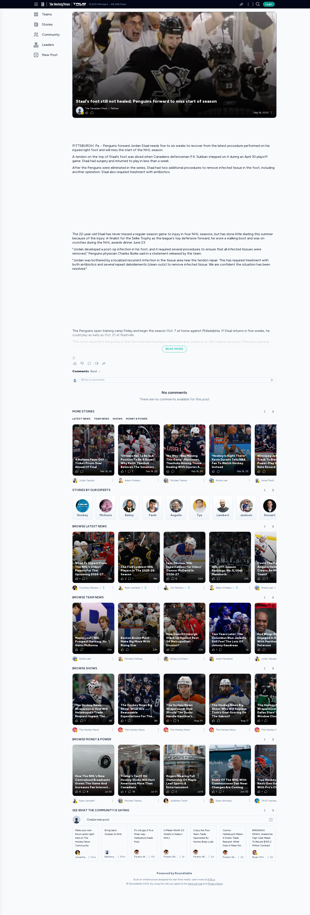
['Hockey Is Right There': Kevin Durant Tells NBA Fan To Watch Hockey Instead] (230, 450)
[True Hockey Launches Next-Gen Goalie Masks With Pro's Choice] (276, 770)
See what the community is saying (100, 810)
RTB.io (211, 879)
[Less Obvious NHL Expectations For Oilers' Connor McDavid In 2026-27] (184, 557)
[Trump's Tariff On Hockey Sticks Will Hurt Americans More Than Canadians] (139, 770)
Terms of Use (195, 883)
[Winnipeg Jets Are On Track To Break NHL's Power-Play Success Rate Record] (276, 450)
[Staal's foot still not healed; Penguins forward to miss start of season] (174, 65)
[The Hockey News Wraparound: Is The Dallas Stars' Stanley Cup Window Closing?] (276, 699)
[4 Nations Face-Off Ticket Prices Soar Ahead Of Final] (93, 450)
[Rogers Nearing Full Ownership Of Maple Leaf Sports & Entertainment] (184, 770)
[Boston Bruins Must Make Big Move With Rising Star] (139, 628)
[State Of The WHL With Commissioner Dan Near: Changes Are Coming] (230, 770)
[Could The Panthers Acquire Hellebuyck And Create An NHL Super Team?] (276, 557)
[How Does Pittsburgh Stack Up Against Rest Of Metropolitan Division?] (184, 628)
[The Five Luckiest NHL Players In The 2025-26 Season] (139, 557)
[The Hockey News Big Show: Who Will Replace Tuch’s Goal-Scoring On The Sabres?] (230, 699)
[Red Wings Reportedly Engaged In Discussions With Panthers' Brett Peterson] (276, 628)
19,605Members (98, 4)
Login (269, 4)
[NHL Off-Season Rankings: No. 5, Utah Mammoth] (230, 557)
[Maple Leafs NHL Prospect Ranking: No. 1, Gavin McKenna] (93, 628)
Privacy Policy (215, 883)
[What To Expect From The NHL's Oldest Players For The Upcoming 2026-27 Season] (93, 557)
